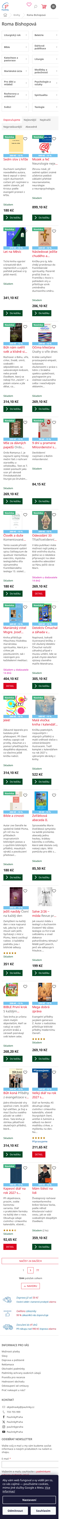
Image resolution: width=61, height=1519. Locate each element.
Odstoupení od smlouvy (15, 1385)
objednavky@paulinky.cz (20, 1407)
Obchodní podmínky (13, 1368)
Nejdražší (45, 119)
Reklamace (8, 1364)
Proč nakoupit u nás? (13, 1390)
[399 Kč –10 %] (45, 1173)
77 (37, 1270)
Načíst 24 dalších (30, 1261)
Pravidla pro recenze (13, 1377)
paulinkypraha (15, 1426)
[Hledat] (35, 6)
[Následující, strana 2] (30, 1270)
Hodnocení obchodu (13, 1381)
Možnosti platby (11, 1351)
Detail (39, 593)
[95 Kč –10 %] (45, 800)
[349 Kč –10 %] (16, 1078)
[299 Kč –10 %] (45, 992)
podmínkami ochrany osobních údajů (26, 1473)
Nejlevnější (30, 119)
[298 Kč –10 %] (16, 992)
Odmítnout (15, 1511)
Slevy (4, 1355)
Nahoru (32, 1286)
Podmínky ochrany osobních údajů (21, 1372)
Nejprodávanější (12, 126)
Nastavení (29, 1500)
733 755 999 (13, 1411)
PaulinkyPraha (15, 1417)
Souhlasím (43, 1511)
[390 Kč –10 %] (16, 896)
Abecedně (31, 126)
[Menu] (53, 6)
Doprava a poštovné (13, 1360)
